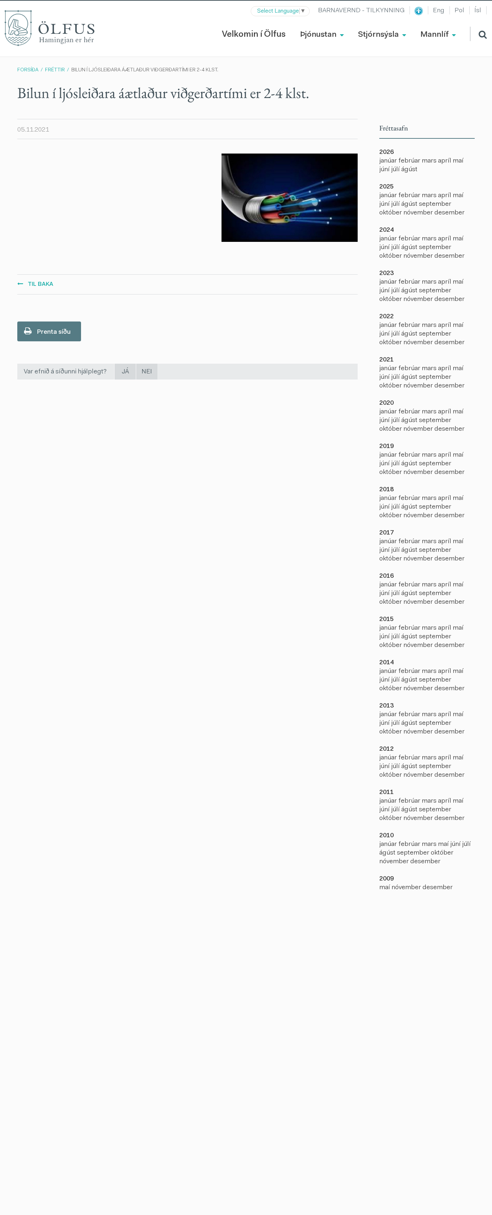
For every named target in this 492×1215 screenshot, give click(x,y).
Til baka (40, 284)
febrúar (410, 161)
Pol (459, 11)
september (435, 204)
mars (430, 161)
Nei (147, 372)
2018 (386, 490)
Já (125, 372)
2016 (386, 576)
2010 (386, 836)
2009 (386, 879)
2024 (386, 230)
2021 (386, 360)
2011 (386, 792)
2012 (386, 749)
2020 (386, 403)
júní (385, 170)
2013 (386, 706)
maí (458, 161)
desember (449, 213)
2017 (386, 533)
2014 (386, 663)
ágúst (409, 170)
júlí (396, 170)
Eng (438, 11)
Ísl (477, 11)
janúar (388, 161)
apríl (445, 161)
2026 (386, 152)
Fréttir (55, 70)
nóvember (418, 213)
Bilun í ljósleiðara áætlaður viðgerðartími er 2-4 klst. (144, 70)
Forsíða (28, 70)
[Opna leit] (478, 34)
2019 (386, 446)
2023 (386, 273)
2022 (386, 317)
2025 (386, 187)
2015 (386, 619)
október (391, 213)
